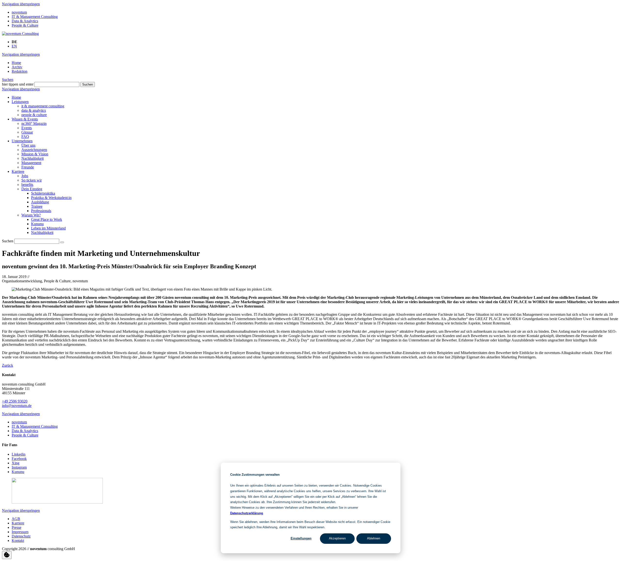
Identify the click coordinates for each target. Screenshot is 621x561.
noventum (19, 12)
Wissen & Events (25, 119)
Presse (16, 527)
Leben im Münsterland (48, 228)
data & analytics (33, 110)
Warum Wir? (31, 215)
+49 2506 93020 (14, 401)
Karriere (18, 171)
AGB (16, 519)
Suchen (7, 80)
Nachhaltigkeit (32, 158)
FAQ (25, 136)
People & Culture (25, 25)
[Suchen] (62, 242)
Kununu (37, 224)
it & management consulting (42, 106)
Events (26, 128)
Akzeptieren (337, 538)
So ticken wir (31, 180)
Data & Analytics (25, 21)
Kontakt (18, 540)
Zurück (7, 365)
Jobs (24, 176)
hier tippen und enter (17, 84)
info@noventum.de (17, 405)
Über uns (28, 145)
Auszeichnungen (34, 150)
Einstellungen (301, 538)
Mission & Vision (34, 154)
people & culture (34, 115)
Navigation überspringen (21, 4)
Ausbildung (40, 202)
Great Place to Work (46, 219)
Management (31, 163)
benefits (27, 184)
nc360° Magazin (34, 123)
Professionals (41, 211)
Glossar (27, 132)
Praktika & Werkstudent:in (51, 198)
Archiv (17, 67)
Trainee (36, 206)
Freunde (27, 167)
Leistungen (20, 102)
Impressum (20, 532)
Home (16, 63)
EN (14, 46)
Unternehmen (22, 141)
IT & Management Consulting (35, 17)
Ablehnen (373, 538)
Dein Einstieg (31, 189)
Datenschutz (21, 536)
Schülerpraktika (43, 193)
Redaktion (19, 71)
